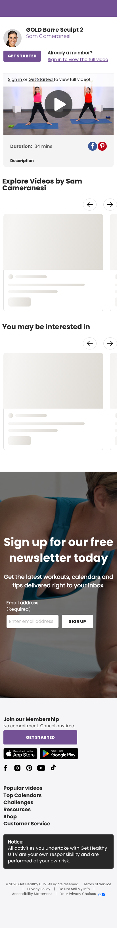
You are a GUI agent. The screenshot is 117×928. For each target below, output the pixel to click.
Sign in (15, 80)
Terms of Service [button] (97, 884)
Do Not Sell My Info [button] (74, 889)
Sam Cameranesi (48, 36)
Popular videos (23, 788)
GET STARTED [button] (22, 56)
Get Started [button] (40, 737)
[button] (78, 56)
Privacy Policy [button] (38, 889)
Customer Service (26, 823)
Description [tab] (22, 160)
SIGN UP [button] (77, 621)
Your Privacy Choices (78, 894)
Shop (10, 816)
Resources (17, 809)
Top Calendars (22, 795)
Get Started (41, 80)
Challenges (18, 802)
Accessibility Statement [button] (32, 894)
